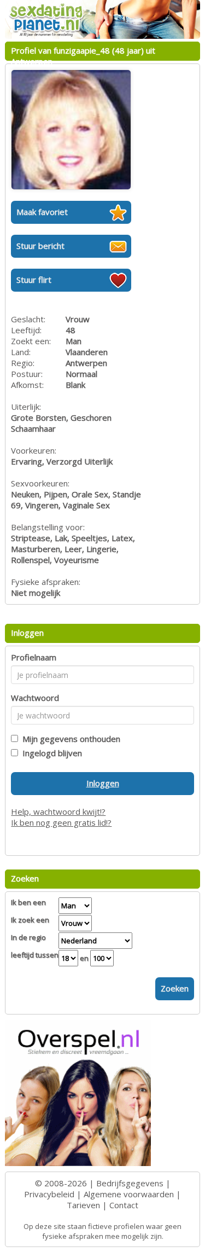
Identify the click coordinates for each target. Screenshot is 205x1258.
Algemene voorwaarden (129, 1194)
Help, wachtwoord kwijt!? (58, 811)
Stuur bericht (40, 245)
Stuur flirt (33, 279)
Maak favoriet (42, 211)
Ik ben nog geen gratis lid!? (61, 822)
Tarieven (83, 1204)
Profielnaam (33, 657)
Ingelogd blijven (50, 752)
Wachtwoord (35, 697)
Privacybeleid (49, 1194)
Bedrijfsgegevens (129, 1183)
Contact (123, 1204)
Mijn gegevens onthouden (69, 738)
